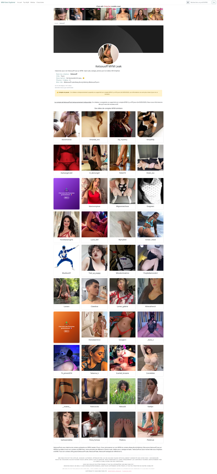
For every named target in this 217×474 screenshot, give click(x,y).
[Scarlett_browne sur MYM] (122, 358)
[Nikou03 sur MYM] (122, 391)
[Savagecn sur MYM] (122, 324)
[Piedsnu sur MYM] (122, 425)
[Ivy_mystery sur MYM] (122, 124)
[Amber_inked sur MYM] (150, 224)
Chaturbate (40, 2)
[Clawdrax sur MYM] (94, 291)
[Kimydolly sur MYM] (150, 124)
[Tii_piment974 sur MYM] (67, 358)
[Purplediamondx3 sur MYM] (150, 258)
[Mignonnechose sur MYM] (122, 191)
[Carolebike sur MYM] (150, 358)
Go (214, 2)
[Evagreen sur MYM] (150, 191)
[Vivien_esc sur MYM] (150, 158)
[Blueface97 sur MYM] (67, 258)
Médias (32, 2)
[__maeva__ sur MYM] (67, 391)
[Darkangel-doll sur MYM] (67, 158)
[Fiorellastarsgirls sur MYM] (67, 224)
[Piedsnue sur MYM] (150, 425)
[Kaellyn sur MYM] (150, 391)
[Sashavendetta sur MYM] (67, 425)
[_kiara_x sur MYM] (150, 324)
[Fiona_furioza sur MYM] (94, 425)
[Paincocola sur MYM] (94, 391)
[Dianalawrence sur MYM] (94, 324)
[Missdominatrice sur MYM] (122, 258)
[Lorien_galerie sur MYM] (122, 291)
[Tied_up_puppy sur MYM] (94, 258)
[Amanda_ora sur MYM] (94, 124)
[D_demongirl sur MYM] (94, 158)
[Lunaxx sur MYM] (67, 291)
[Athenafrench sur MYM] (150, 291)
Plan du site (126, 471)
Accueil (19, 2)
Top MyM (26, 2)
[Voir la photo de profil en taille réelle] (108, 59)
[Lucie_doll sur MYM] (94, 224)
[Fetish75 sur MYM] (122, 158)
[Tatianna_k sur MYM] (94, 358)
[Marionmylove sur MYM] (94, 191)
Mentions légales (114, 471)
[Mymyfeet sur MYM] (122, 224)
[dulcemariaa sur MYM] (67, 124)
